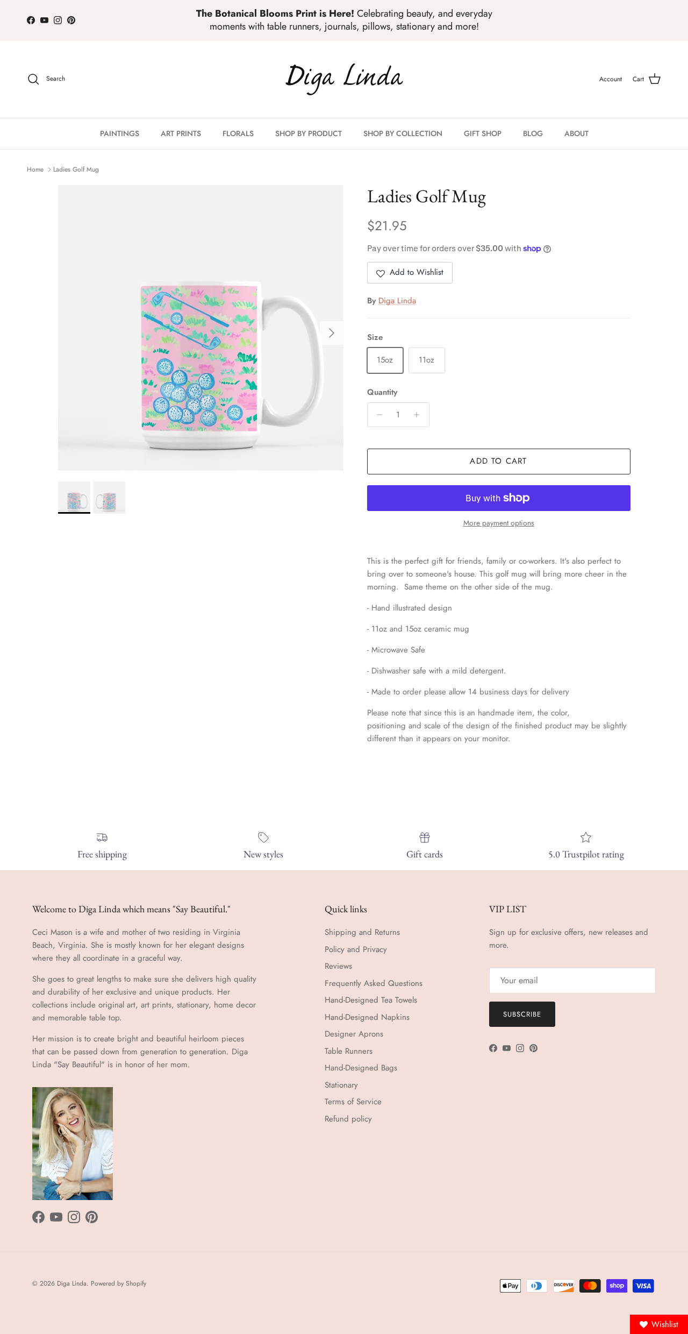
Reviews (338, 966)
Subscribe (522, 1014)
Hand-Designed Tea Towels (371, 1000)
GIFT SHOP (482, 133)
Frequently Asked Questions (373, 983)
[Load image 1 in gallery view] (200, 328)
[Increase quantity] (419, 415)
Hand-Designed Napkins (367, 1017)
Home (35, 169)
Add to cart (498, 461)
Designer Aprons (354, 1034)
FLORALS (238, 133)
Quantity (382, 392)
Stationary (341, 1085)
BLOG (533, 133)
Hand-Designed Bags (361, 1068)
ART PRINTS (181, 133)
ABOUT (576, 133)
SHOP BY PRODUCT (308, 133)
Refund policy (348, 1119)
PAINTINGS (119, 133)
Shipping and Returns (362, 932)
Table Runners (348, 1051)
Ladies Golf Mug (76, 169)
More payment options (498, 523)
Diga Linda (397, 301)
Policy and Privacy (356, 949)
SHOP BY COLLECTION (402, 133)
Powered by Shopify (118, 1283)
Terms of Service (353, 1102)
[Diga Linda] (344, 79)
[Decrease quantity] (377, 415)
